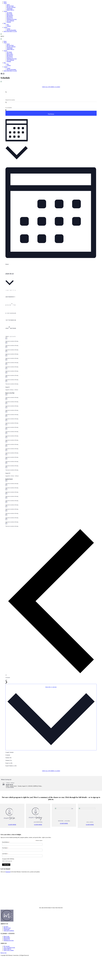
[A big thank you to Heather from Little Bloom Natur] (51, 889)
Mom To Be (9, 14)
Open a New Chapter (9, 950)
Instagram (8, 871)
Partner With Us (10, 10)
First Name (5, 848)
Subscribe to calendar (51, 687)
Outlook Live (8, 760)
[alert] (51, 340)
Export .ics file (8, 763)
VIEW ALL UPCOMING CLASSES (51, 87)
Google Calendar (9, 752)
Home (5, 1)
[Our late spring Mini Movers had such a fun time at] (10, 886)
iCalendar (7, 755)
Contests (9, 26)
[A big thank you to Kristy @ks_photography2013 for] (91, 884)
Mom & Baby (10, 15)
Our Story (6, 926)
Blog (5, 23)
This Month (7, 677)
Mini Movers (10, 16)
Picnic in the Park (9, 393)
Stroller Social (9, 479)
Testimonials (9, 8)
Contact (5, 27)
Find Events (51, 114)
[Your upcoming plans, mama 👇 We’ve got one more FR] (71, 887)
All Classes (9, 12)
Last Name (5, 853)
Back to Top (3, 952)
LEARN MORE (10, 787)
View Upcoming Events (9, 947)
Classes (5, 11)
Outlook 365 (8, 757)
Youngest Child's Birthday (8, 858)
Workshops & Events (12, 19)
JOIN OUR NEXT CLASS (10, 31)
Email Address (6, 842)
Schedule (9, 22)
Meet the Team (10, 5)
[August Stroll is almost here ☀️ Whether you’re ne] (30, 883)
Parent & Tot (10, 18)
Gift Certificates (10, 20)
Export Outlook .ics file (11, 765)
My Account (6, 946)
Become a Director (11, 7)
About (5, 3)
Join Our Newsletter (11, 30)
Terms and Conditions (9, 930)
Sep (6, 680)
